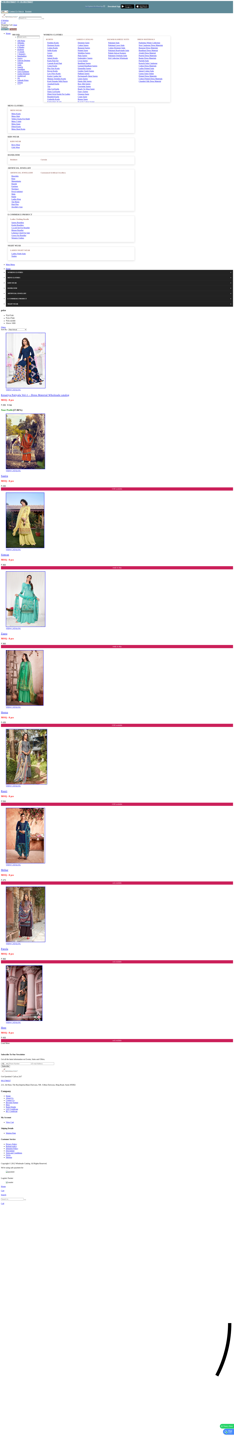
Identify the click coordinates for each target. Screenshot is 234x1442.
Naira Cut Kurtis (53, 92)
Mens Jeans (15, 124)
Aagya (19, 58)
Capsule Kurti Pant (54, 63)
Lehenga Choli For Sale (20, 233)
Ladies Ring (16, 199)
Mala (13, 194)
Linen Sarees (83, 79)
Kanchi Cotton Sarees (86, 102)
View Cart (5, 29)
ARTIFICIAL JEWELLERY (21, 173)
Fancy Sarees (83, 92)
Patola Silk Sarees (85, 81)
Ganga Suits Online (146, 74)
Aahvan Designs (23, 60)
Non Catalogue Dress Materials (151, 45)
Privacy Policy (11, 1144)
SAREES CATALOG (85, 39)
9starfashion (22, 56)
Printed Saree (83, 50)
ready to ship (117, 568)
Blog (8, 1105)
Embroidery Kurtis (54, 102)
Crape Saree (82, 97)
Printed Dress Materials (148, 76)
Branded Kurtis (53, 97)
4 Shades (20, 47)
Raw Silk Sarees (84, 84)
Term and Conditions (14, 1153)
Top (48, 86)
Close (15, 25)
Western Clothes (17, 238)
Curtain (44, 160)
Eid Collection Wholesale (118, 58)
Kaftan (50, 56)
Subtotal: (4, 27)
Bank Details (11, 1107)
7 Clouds (20, 52)
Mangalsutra (16, 181)
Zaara (4, 633)
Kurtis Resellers (17, 225)
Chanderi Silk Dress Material (150, 81)
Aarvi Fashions (23, 71)
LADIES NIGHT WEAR (20, 250)
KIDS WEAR (15, 141)
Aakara (20, 63)
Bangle (14, 184)
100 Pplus (21, 41)
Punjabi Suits (144, 61)
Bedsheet (13, 160)
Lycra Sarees (83, 61)
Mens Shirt (15, 116)
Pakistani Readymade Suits (118, 50)
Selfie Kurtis (52, 50)
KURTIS (49, 39)
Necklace (15, 189)
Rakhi (13, 197)
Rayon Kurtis (52, 71)
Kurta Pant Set (52, 61)
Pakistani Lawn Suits (116, 45)
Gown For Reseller (18, 235)
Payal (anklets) (17, 191)
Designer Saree (83, 43)
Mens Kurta (16, 114)
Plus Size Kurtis (53, 68)
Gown (49, 53)
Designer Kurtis (53, 45)
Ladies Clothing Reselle (19, 219)
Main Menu (10, 265)
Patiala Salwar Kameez (117, 53)
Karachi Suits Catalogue (148, 63)
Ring (13, 179)
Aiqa (19, 85)
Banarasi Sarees (84, 48)
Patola (4, 948)
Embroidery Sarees (85, 58)
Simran (5, 554)
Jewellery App (17, 207)
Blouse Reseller (17, 230)
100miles (20, 43)
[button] (117, 1439)
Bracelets (15, 176)
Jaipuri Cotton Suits (146, 71)
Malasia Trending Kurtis (56, 79)
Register (28, 11)
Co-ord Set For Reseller (20, 228)
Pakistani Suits (113, 43)
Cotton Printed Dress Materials (150, 79)
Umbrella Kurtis (53, 99)
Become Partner (12, 1103)
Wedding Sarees (84, 53)
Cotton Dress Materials (147, 66)
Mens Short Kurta (18, 129)
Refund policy (11, 1146)
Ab (18, 78)
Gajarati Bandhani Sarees (87, 66)
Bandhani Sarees (84, 63)
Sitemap (9, 1157)
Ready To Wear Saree (86, 89)
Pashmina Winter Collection (149, 43)
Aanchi (20, 67)
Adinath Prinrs (23, 80)
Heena (4, 712)
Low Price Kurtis (54, 74)
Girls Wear (15, 147)
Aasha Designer (23, 74)
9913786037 (6, 1081)
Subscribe (5, 1066)
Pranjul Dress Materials (148, 56)
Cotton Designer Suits (116, 48)
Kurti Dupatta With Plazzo (57, 81)
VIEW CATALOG (13, 390)
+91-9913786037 (9, 2)
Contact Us (13, 11)
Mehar (4, 869)
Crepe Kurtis (52, 66)
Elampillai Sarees (84, 68)
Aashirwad (21, 76)
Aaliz (19, 65)
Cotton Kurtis (52, 48)
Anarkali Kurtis (53, 84)
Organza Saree (83, 94)
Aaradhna (21, 69)
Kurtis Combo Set (54, 76)
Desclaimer (10, 1151)
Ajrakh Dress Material (147, 53)
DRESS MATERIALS (146, 39)
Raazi (4, 791)
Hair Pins (15, 204)
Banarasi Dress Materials (148, 48)
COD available (117, 489)
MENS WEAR (16, 110)
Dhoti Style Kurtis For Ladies (58, 94)
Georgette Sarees (84, 86)
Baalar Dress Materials (147, 58)
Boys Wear (15, 145)
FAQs (8, 1155)
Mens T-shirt (16, 121)
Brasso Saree (83, 99)
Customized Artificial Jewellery (53, 173)
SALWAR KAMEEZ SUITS (118, 39)
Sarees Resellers (17, 223)
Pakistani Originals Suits (117, 56)
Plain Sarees (82, 56)
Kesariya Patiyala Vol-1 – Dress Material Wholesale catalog (35, 395)
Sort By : (4, 329)
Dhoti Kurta (16, 127)
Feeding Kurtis (53, 43)
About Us (9, 1098)
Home (8, 33)
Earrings (14, 186)
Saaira (4, 475)
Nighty (14, 256)
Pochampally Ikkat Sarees (88, 76)
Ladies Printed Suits (146, 68)
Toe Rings (15, 202)
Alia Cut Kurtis (53, 89)
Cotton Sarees (83, 45)
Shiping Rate (11, 1133)
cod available (117, 883)
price (3, 310)
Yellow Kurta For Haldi (20, 119)
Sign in (21, 11)
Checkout (13, 29)
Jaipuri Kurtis (52, 58)
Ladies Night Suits (18, 254)
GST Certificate (12, 1109)
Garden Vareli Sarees (86, 71)
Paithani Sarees (83, 74)
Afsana (20, 82)
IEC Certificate (11, 1111)
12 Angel (20, 45)
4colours (20, 49)
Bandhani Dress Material (148, 50)
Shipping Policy (12, 1149)
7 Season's (21, 54)
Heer (3, 1027)
